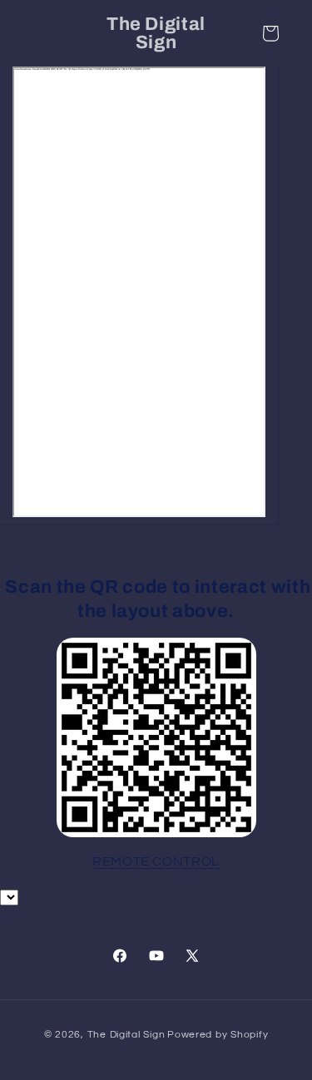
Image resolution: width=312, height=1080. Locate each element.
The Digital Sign (126, 1034)
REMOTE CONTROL (156, 861)
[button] (270, 33)
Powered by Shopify (217, 1034)
